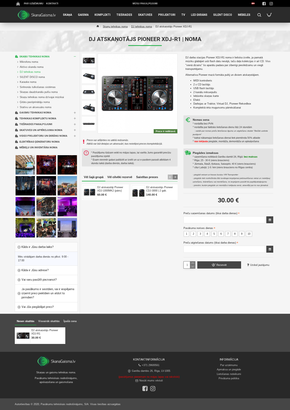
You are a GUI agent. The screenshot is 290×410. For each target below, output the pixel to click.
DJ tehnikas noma (141, 26)
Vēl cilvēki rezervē (119, 177)
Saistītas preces (147, 177)
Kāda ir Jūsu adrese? (35, 270)
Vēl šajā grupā (93, 177)
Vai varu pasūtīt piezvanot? (39, 279)
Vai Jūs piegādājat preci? (38, 307)
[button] (170, 177)
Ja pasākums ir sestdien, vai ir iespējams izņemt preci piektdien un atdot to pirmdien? (48, 293)
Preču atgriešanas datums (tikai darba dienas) (209, 242)
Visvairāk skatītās (49, 321)
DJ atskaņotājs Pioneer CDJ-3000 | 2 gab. (159, 189)
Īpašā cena (70, 321)
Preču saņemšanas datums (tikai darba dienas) (210, 213)
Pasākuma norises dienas (198, 228)
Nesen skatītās (25, 321)
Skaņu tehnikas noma (115, 26)
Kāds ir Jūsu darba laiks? (38, 247)
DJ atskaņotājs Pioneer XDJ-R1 (44, 332)
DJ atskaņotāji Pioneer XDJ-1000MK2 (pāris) (110, 189)
